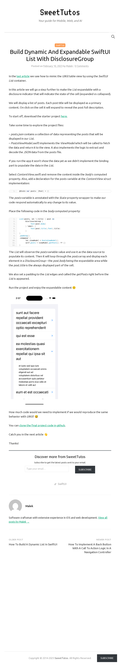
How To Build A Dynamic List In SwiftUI (33, 544)
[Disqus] (60, 597)
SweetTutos (60, 12)
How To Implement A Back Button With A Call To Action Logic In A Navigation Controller (89, 548)
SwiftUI (60, 45)
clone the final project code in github (42, 425)
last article (23, 76)
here (64, 116)
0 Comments (82, 66)
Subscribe (85, 469)
